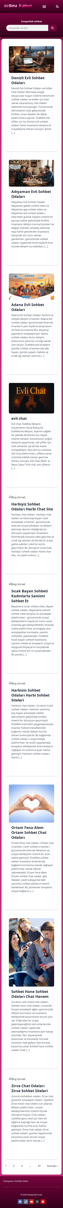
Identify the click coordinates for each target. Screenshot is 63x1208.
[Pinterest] (42, 1201)
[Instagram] (37, 1201)
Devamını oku (24, 143)
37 (39, 1166)
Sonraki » (52, 1166)
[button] (57, 6)
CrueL (39, 1194)
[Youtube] (31, 1201)
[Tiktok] (25, 1201)
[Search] (52, 28)
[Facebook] (20, 1201)
